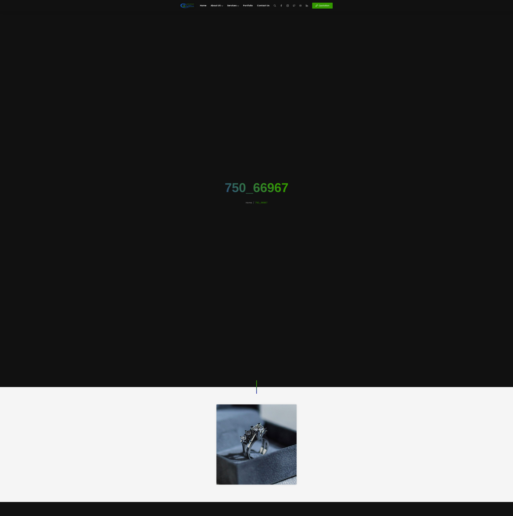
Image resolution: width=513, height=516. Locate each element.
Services (232, 5)
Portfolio (248, 5)
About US (216, 5)
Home (203, 5)
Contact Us (263, 5)
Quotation (324, 5)
